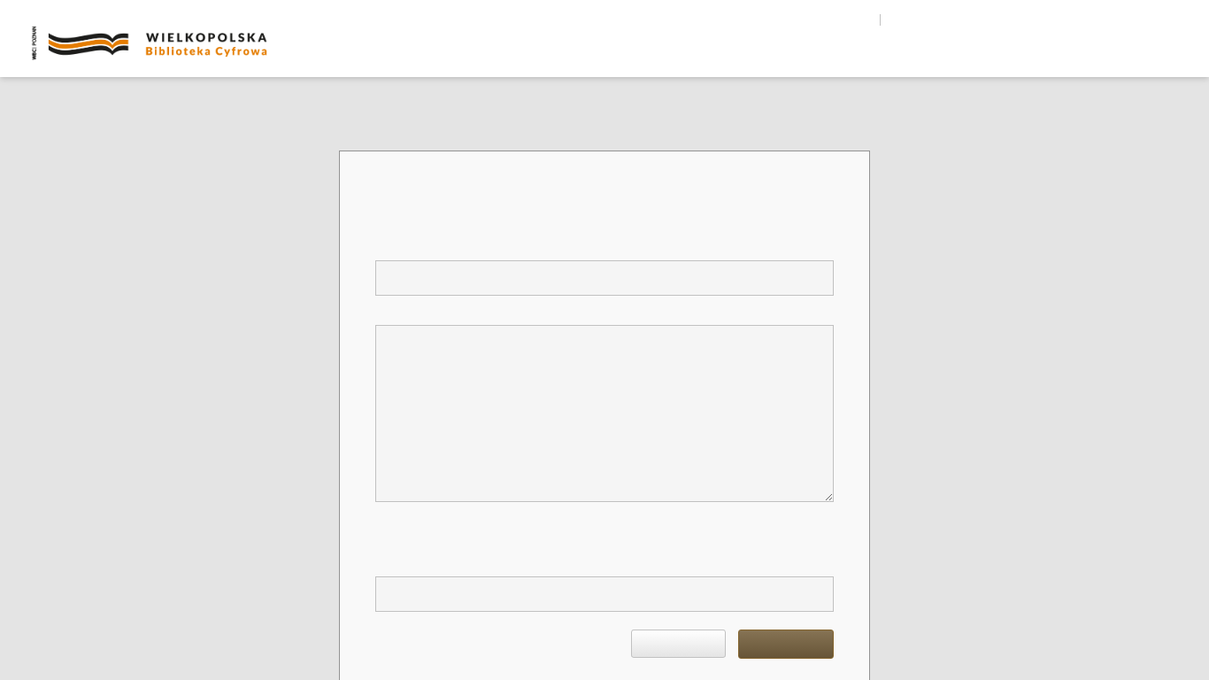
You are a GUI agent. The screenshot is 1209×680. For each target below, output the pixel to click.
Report (786, 644)
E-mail (393, 246)
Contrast (983, 19)
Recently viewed (1119, 59)
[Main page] (728, 58)
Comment (401, 311)
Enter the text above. (428, 562)
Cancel (678, 644)
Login (1165, 19)
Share (1077, 19)
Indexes (970, 59)
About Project (828, 59)
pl (895, 20)
